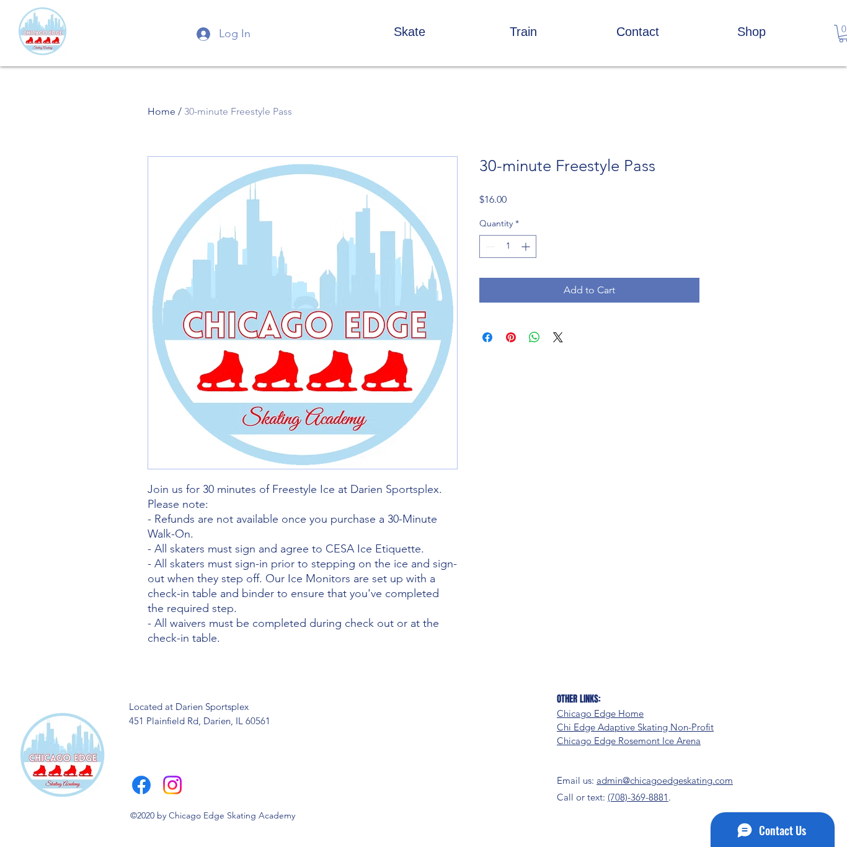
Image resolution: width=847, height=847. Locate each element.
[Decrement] (489, 246)
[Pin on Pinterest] (510, 337)
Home (161, 111)
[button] (409, 31)
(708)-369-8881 (638, 797)
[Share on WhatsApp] (534, 337)
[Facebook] (141, 785)
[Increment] (526, 246)
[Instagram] (172, 785)
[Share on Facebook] (487, 337)
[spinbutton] (508, 246)
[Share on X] (558, 337)
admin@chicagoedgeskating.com (664, 780)
